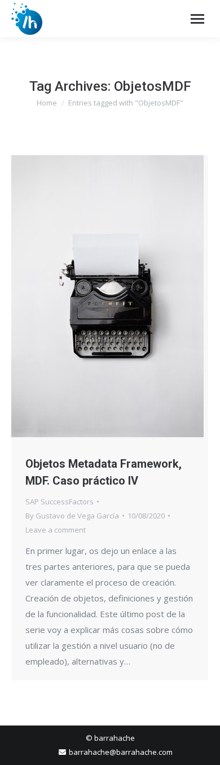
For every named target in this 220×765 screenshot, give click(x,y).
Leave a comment (55, 530)
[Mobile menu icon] (197, 19)
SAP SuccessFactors (59, 501)
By (72, 516)
